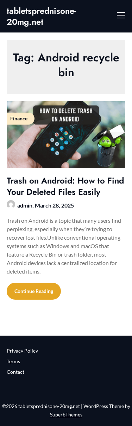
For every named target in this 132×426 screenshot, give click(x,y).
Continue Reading (33, 291)
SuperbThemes (66, 415)
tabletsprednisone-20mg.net (41, 16)
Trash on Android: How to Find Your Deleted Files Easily (65, 186)
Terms (13, 361)
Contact (15, 372)
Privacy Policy (22, 351)
